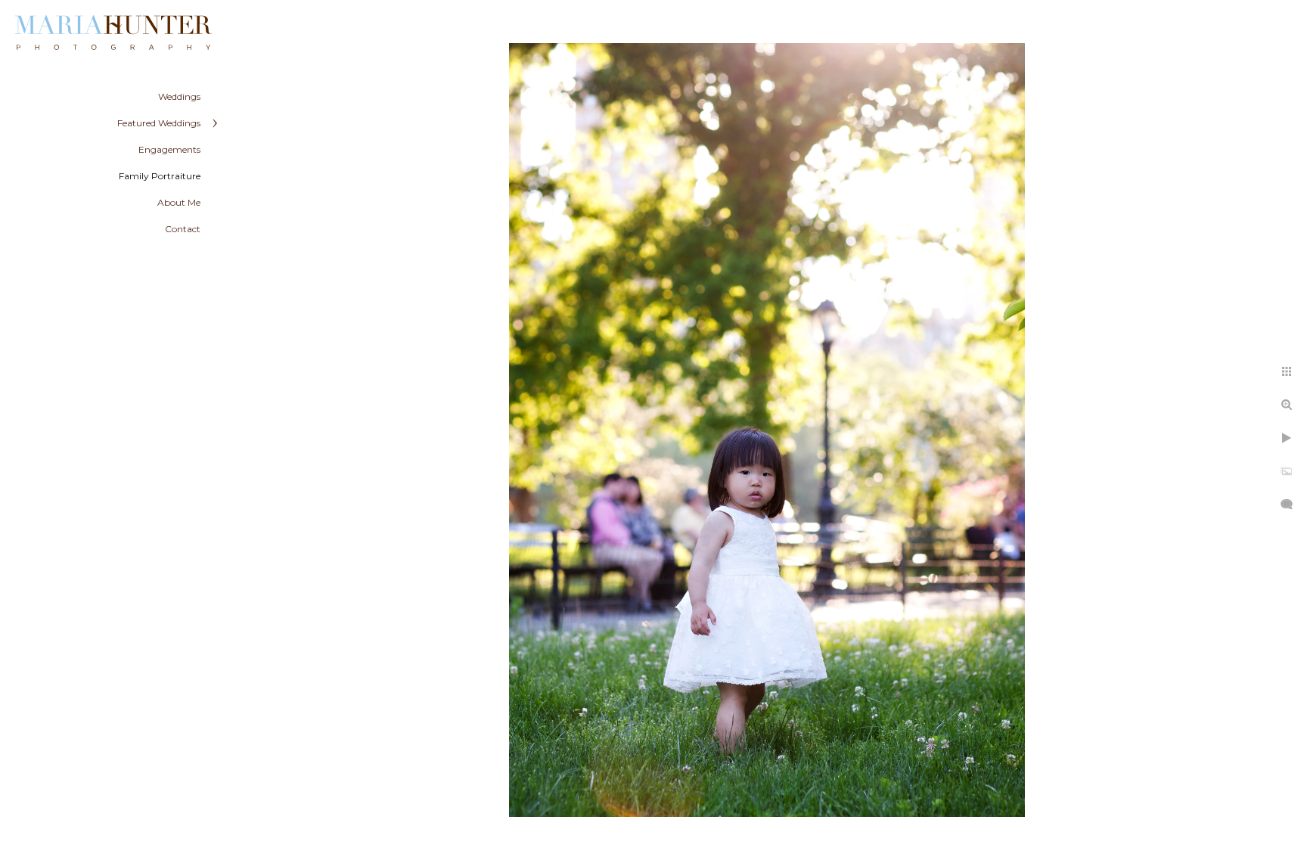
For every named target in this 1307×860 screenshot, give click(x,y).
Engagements (169, 149)
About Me (178, 202)
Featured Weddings (158, 123)
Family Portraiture (159, 176)
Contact (182, 228)
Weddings (179, 96)
